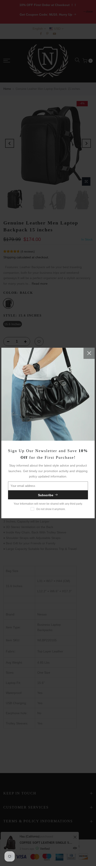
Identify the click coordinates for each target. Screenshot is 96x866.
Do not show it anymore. (51, 509)
